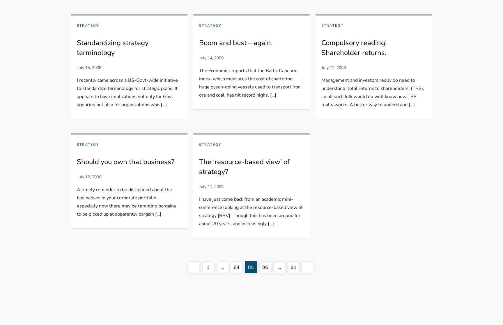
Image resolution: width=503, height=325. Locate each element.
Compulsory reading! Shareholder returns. (354, 47)
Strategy (88, 26)
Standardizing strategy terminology (112, 47)
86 (266, 267)
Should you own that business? (125, 161)
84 (237, 267)
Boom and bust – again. (235, 42)
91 (295, 267)
